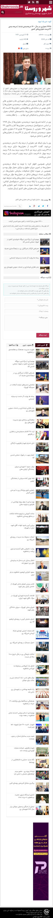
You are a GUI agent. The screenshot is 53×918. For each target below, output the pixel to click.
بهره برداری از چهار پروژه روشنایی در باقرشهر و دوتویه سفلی (22, 503)
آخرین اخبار (41, 345)
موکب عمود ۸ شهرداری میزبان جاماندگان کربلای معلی (24, 468)
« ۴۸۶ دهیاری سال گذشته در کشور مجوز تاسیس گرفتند (25, 221)
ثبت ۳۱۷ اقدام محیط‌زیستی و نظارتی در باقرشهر (22, 433)
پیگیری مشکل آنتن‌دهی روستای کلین (22, 783)
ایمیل (24, 43)
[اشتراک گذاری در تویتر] (43, 206)
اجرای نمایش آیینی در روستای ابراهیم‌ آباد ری (21, 620)
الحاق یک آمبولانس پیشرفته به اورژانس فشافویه (24, 667)
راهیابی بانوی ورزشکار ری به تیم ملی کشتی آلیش (22, 491)
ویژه (39, 21)
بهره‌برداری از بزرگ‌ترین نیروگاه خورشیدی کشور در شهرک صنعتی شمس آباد (23, 240)
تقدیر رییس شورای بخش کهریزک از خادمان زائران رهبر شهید (22, 585)
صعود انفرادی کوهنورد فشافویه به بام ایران (22, 573)
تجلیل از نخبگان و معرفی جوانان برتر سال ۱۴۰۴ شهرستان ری (22, 808)
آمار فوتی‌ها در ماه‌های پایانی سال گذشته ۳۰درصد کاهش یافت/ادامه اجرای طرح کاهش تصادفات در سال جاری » (26, 227)
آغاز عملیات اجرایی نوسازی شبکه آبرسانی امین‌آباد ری (23, 632)
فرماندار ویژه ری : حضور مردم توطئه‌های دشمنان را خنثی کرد (24, 772)
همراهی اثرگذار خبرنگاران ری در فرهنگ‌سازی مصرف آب (21, 250)
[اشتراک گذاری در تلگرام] (38, 206)
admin (41, 34)
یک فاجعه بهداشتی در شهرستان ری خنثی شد (22, 690)
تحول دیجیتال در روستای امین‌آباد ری (22, 642)
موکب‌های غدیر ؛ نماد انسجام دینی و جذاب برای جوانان (22, 679)
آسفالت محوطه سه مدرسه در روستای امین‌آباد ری (22, 538)
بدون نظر (46, 43)
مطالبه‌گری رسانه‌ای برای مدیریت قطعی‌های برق (23, 421)
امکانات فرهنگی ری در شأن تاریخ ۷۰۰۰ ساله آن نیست (21, 655)
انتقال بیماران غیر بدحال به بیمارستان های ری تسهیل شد (22, 562)
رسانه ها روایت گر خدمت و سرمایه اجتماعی (24, 258)
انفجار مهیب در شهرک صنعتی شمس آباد (22, 456)
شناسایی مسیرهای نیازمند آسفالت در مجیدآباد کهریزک (22, 386)
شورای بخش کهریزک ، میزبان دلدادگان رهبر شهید (21, 608)
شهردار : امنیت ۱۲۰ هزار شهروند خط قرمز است (22, 726)
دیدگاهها (12, 345)
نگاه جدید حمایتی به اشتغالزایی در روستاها (22, 761)
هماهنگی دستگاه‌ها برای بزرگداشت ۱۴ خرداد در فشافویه (21, 702)
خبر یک (44, 21)
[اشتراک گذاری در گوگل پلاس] (34, 206)
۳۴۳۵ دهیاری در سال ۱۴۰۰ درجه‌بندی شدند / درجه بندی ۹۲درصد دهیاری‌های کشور (29, 28)
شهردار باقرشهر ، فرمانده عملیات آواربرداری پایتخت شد (24, 749)
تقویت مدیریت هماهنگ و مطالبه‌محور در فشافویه (21, 351)
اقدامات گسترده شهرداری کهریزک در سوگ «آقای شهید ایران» (22, 597)
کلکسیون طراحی (37, 916)
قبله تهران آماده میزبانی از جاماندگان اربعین (22, 479)
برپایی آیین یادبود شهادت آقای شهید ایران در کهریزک (22, 526)
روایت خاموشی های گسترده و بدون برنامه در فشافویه (22, 550)
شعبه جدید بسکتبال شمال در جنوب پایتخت (22, 737)
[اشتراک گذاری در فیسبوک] (47, 206)
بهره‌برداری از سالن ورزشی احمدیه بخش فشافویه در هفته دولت (21, 714)
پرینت (47, 48)
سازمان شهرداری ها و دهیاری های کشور (27, 199)
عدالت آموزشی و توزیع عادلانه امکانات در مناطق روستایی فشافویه (21, 515)
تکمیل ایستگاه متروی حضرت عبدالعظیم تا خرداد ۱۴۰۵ (24, 796)
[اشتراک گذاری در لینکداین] (30, 206)
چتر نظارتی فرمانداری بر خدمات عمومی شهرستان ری (21, 267)
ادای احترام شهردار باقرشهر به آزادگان (22, 443)
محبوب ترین (27, 345)
